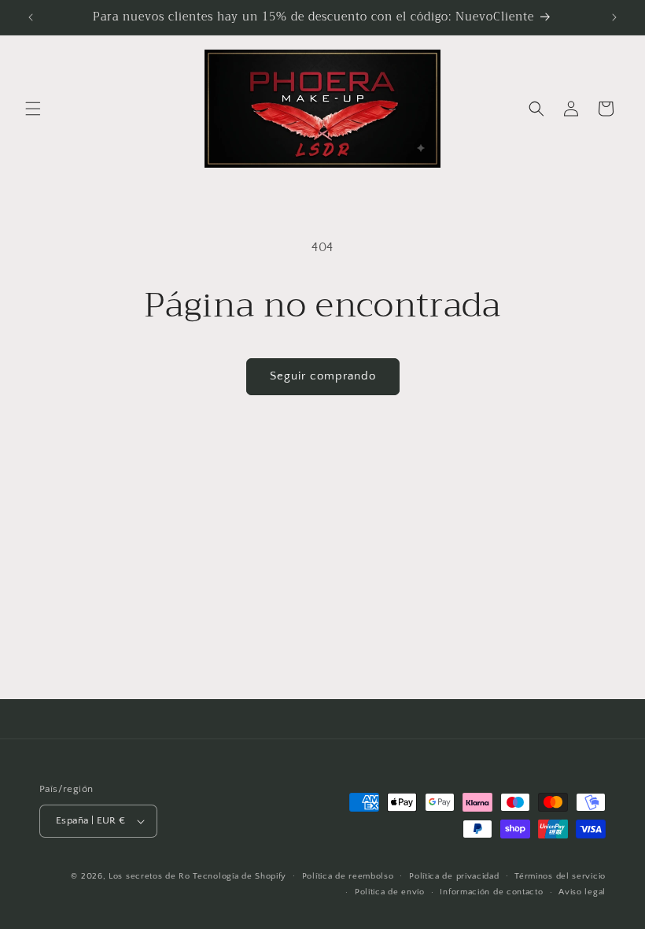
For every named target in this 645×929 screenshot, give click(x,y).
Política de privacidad (454, 876)
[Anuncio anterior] (30, 17)
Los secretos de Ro (149, 876)
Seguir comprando (323, 376)
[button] (33, 108)
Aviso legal (582, 892)
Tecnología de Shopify (239, 876)
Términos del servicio (560, 876)
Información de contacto (491, 892)
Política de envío (390, 892)
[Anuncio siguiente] (614, 17)
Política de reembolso (348, 876)
